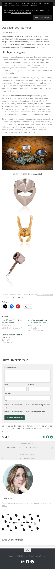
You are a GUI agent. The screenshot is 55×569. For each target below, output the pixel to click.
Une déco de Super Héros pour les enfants (12, 321)
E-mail (31, 385)
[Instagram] (43, 436)
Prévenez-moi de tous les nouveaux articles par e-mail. (24, 412)
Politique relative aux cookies (21, 13)
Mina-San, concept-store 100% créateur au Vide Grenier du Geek (38, 322)
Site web (7, 393)
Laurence (8, 32)
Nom (6, 385)
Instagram (21, 297)
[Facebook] (47, 436)
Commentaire (10, 368)
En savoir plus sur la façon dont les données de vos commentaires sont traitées (27, 428)
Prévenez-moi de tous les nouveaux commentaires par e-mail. (27, 405)
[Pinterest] (51, 436)
